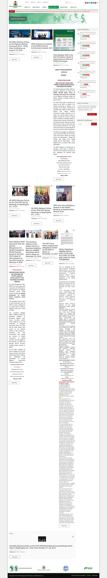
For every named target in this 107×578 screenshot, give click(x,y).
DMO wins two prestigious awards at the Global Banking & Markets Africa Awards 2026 (64, 208)
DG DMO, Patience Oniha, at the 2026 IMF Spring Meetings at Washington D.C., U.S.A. (19, 203)
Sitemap (33, 2)
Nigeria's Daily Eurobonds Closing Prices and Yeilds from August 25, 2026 (87, 53)
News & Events (53, 7)
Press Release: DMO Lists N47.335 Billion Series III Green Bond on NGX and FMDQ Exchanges (63, 58)
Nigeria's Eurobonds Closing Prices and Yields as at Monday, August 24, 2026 (88, 43)
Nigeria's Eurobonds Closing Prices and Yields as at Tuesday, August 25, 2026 (88, 34)
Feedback (45, 2)
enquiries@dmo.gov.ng (66, 173)
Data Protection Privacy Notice (78, 575)
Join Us (38, 2)
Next (96, 569)
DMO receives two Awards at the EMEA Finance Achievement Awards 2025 (42, 46)
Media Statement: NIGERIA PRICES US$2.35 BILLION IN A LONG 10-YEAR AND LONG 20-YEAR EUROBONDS (67, 254)
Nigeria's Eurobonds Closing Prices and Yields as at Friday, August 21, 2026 (88, 63)
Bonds (44, 7)
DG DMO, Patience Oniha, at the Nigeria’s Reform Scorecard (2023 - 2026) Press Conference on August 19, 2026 (19, 46)
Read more (92, 114)
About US (27, 7)
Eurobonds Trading (85, 37)
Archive (89, 575)
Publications (64, 7)
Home (26, 2)
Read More (14, 59)
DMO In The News (20, 54)
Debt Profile (36, 7)
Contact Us (73, 7)
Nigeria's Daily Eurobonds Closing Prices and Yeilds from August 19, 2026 (87, 92)
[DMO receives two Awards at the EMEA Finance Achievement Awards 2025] (42, 34)
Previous (11, 569)
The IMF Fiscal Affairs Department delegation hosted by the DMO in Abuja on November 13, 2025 (50, 248)
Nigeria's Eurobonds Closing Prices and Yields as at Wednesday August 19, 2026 (88, 82)
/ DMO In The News (87, 110)
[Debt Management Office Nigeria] (15, 4)
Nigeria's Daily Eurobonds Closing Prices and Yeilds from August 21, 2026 (87, 72)
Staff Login (94, 575)
